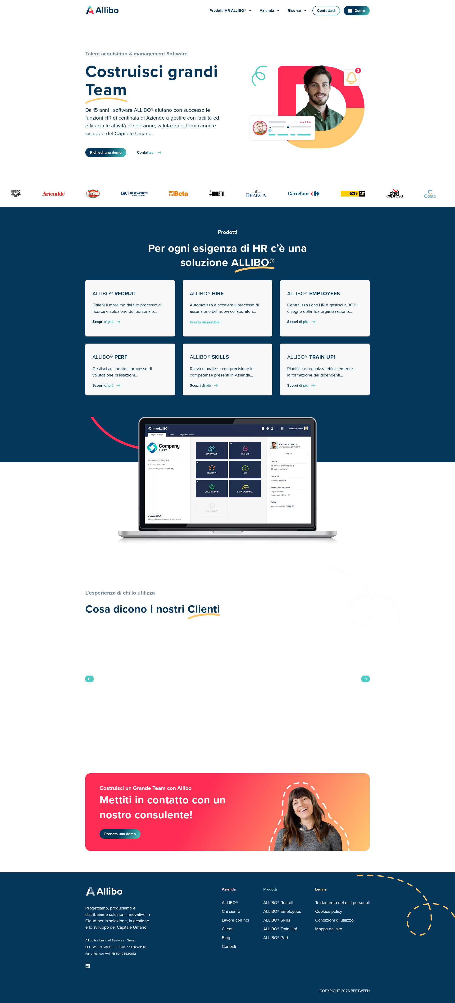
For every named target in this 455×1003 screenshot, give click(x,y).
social (87, 966)
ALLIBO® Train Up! (280, 929)
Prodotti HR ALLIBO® (227, 10)
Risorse (294, 10)
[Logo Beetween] (106, 11)
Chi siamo (231, 911)
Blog (226, 937)
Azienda (267, 10)
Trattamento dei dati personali (342, 902)
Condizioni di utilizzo (334, 920)
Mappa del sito (328, 929)
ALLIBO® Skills (276, 920)
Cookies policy (328, 911)
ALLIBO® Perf (275, 937)
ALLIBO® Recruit (278, 902)
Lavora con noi (235, 920)
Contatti (229, 946)
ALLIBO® (230, 902)
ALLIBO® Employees (282, 911)
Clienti (227, 929)
